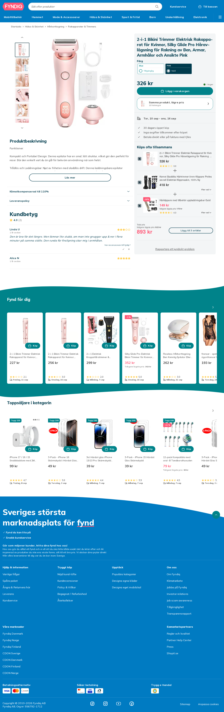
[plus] (175, 170)
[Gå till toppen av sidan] (216, 515)
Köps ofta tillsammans (154, 147)
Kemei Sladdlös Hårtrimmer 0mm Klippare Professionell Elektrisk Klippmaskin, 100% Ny (186, 178)
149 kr (164, 205)
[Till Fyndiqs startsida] (13, 6)
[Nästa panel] (213, 307)
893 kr (144, 231)
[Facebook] (131, 704)
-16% (146, 199)
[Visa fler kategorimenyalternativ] (220, 17)
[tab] (22, 50)
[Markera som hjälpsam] (123, 249)
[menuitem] (13, 17)
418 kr (164, 185)
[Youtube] (118, 704)
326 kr (164, 161)
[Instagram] (105, 704)
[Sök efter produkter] (157, 6)
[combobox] (95, 6)
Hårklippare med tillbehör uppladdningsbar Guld (185, 200)
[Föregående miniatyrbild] (22, 37)
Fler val (205, 189)
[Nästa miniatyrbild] (22, 128)
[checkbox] (139, 158)
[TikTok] (92, 704)
